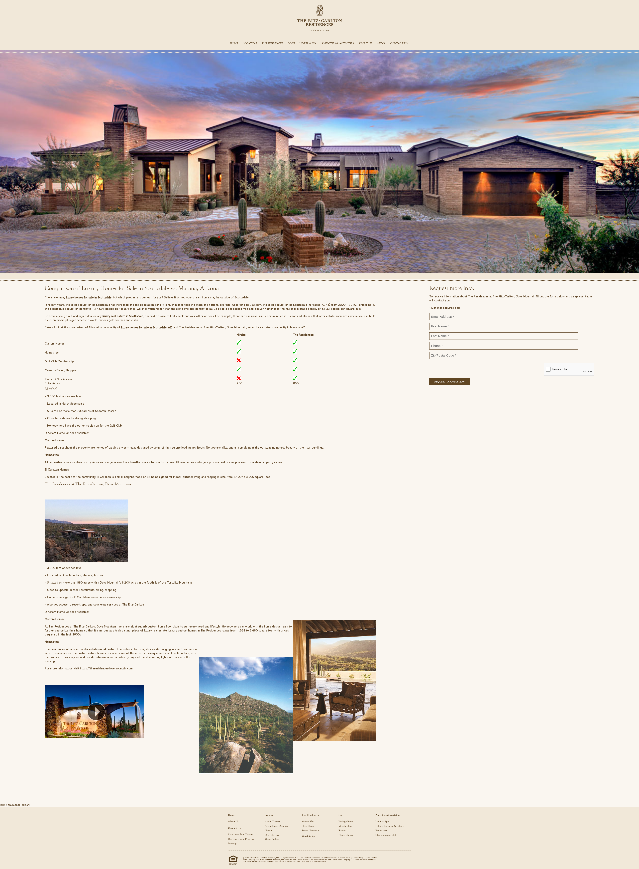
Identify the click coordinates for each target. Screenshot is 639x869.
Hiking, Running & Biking (389, 826)
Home (234, 43)
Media (381, 43)
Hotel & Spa (308, 43)
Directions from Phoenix (241, 839)
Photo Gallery (272, 839)
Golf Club (76, 597)
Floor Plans (308, 826)
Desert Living (272, 835)
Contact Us (399, 43)
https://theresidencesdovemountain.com (106, 668)
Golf (291, 43)
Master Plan (308, 821)
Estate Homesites (311, 830)
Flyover (342, 830)
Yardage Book (345, 821)
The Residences (272, 43)
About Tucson (272, 821)
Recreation (381, 830)
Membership (345, 826)
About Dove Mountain (277, 826)
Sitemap (232, 843)
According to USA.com (246, 304)
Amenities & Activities (337, 43)
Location (250, 43)
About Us (365, 43)
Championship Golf (385, 835)
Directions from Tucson (240, 834)
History (268, 830)
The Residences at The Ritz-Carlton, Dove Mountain (82, 626)
